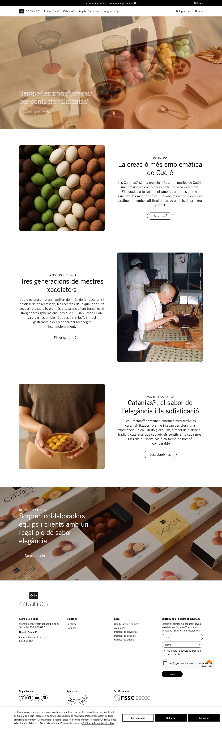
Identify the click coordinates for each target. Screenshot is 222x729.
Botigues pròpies (112, 11)
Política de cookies (125, 635)
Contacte (72, 623)
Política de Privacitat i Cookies (98, 723)
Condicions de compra (126, 623)
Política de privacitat (126, 631)
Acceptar (204, 717)
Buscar (199, 11)
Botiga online (183, 11)
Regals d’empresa (88, 11)
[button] (216, 123)
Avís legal (119, 627)
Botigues (71, 627)
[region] (111, 72)
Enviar (172, 674)
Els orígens (62, 337)
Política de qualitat (124, 639)
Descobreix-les (160, 454)
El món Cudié (51, 11)
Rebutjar (171, 717)
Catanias (68, 11)
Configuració (138, 717)
